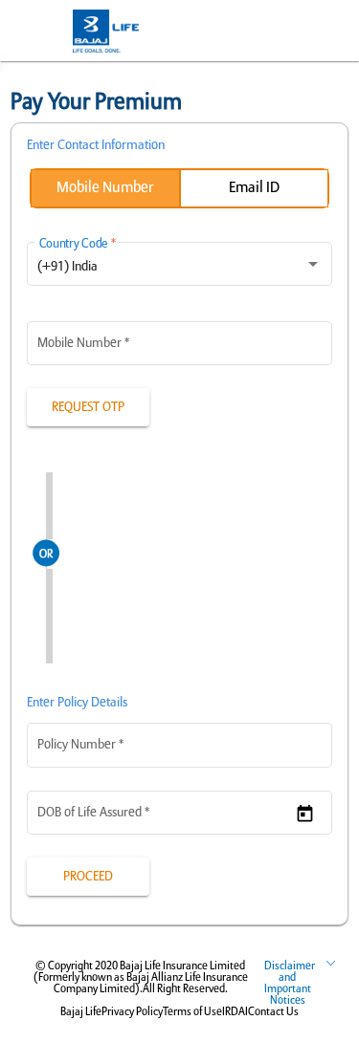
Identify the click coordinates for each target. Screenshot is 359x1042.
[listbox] (180, 267)
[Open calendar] (305, 814)
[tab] (105, 188)
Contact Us (273, 1012)
